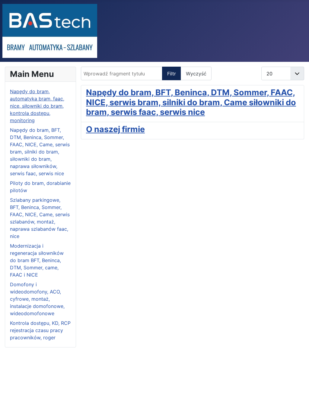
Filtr (171, 74)
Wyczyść (196, 74)
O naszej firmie (115, 129)
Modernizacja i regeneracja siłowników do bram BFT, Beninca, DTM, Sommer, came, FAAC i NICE (37, 260)
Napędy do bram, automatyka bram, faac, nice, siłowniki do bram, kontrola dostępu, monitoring (37, 105)
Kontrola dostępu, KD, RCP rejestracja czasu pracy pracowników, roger (40, 330)
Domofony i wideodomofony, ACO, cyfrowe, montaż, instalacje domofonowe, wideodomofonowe (37, 298)
